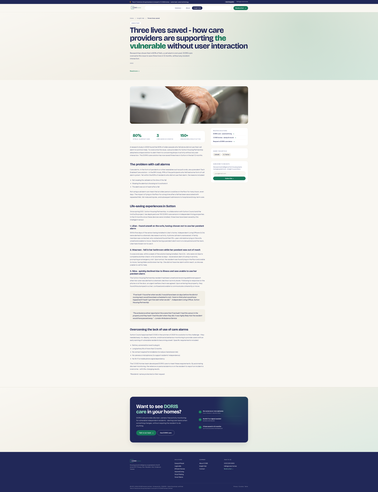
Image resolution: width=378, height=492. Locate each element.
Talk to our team (146, 433)
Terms (246, 486)
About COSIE (203, 463)
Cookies (241, 486)
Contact (202, 469)
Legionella (178, 466)
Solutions (178, 8)
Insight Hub (197, 8)
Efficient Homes (180, 469)
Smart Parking (179, 474)
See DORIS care (166, 433)
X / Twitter (226, 154)
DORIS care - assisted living (223, 134)
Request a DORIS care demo (224, 141)
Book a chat (240, 8)
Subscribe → (229, 178)
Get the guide (230, 2)
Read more (134, 71)
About (188, 8)
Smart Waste (179, 477)
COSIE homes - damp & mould (224, 137)
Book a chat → (228, 469)
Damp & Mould (179, 463)
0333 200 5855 (229, 463)
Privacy (235, 486)
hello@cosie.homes (230, 466)
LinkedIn (217, 154)
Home (132, 18)
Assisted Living (179, 471)
